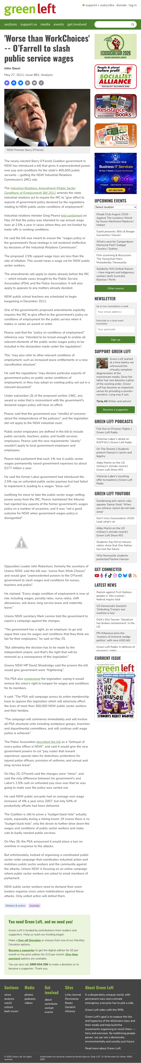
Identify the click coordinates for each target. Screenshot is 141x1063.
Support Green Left (113, 351)
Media (45, 24)
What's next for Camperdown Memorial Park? (114, 243)
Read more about (103, 1048)
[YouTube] (97, 575)
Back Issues (11, 1011)
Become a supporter (22, 950)
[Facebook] (13, 82)
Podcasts (30, 999)
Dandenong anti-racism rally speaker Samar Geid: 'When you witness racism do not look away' (115, 506)
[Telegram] (120, 575)
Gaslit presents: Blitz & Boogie (115, 231)
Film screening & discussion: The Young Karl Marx (114, 257)
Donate (121, 5)
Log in (133, 5)
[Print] (27, 82)
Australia (34, 905)
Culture (8, 1007)
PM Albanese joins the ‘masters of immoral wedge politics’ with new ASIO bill (113, 623)
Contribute (51, 1004)
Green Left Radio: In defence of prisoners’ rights (115, 635)
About (48, 1000)
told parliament (71, 215)
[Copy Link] (41, 82)
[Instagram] (115, 575)
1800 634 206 (39, 964)
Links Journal (73, 995)
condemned (32, 679)
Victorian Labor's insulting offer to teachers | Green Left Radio (114, 479)
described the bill (48, 742)
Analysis (47, 75)
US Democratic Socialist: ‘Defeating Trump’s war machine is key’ (111, 596)
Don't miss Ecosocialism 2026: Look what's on (115, 520)
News (7, 995)
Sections (10, 24)
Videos (29, 1003)
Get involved (76, 24)
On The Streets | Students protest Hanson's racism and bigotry (114, 452)
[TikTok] (110, 575)
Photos (29, 995)
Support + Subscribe (100, 5)
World (8, 1003)
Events (59, 24)
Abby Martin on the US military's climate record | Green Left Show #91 (112, 466)
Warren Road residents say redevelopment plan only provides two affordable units (114, 646)
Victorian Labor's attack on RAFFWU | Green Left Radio (114, 440)
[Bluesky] (20, 82)
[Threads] (130, 575)
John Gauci (12, 68)
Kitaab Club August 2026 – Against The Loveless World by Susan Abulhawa (114, 217)
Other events (115, 288)
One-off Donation (29, 940)
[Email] (34, 82)
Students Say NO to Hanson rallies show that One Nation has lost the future (114, 545)
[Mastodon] (6, 82)
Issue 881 (32, 75)
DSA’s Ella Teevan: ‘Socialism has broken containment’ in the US (115, 609)
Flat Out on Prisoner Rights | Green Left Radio (114, 430)
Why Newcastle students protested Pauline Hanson (112, 557)
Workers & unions (15, 905)
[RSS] (135, 575)
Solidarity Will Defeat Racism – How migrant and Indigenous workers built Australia (115, 272)
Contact (49, 1008)
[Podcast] (101, 575)
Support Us (28, 24)
